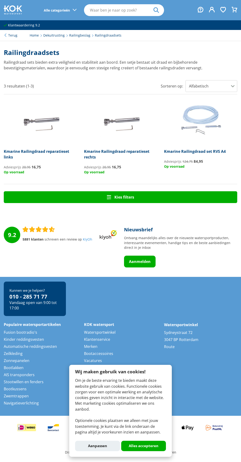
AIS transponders (19, 374)
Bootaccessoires (98, 353)
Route (169, 346)
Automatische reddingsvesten (30, 346)
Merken (90, 346)
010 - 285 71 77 (28, 296)
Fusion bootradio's (20, 332)
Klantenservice (97, 339)
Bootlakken (14, 367)
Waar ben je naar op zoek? (158, 10)
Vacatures (93, 360)
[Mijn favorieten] (223, 10)
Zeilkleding (13, 353)
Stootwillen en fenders (24, 381)
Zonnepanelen (16, 360)
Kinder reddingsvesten (24, 339)
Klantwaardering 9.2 (23, 25)
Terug (12, 35)
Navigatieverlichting (21, 403)
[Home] (13, 13)
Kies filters (123, 197)
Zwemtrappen (16, 396)
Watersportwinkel (100, 332)
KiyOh (87, 239)
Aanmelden (140, 261)
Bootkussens (15, 388)
